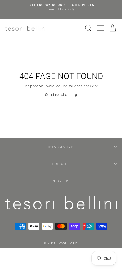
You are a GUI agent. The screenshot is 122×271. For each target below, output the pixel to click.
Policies (61, 164)
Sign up (61, 181)
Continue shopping (61, 95)
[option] (61, 7)
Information (61, 146)
